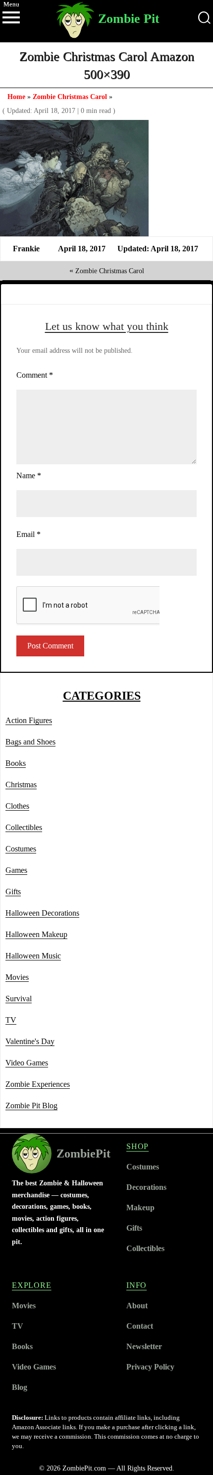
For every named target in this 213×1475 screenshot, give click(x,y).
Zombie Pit (129, 18)
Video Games (26, 1062)
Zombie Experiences (37, 1084)
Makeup (140, 1207)
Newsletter (144, 1346)
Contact (139, 1326)
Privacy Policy (150, 1367)
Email (28, 534)
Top (204, 1466)
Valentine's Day (29, 1041)
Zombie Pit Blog (31, 1105)
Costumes (20, 848)
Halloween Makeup (36, 934)
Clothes (17, 806)
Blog (19, 1387)
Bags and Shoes (30, 742)
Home (16, 97)
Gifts (13, 891)
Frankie (26, 248)
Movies (17, 977)
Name (28, 475)
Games (16, 870)
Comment (34, 375)
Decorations (146, 1187)
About (137, 1305)
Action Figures (28, 720)
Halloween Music (33, 955)
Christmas (21, 784)
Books (15, 763)
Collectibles (23, 827)
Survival (18, 998)
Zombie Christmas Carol (70, 97)
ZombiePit (83, 1153)
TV (10, 1020)
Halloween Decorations (42, 913)
